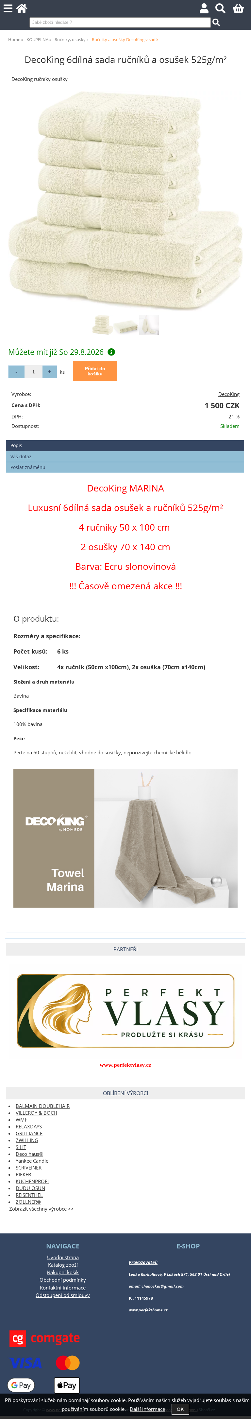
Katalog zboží (63, 1264)
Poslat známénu (27, 467)
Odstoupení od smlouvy (63, 1295)
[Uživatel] (208, 10)
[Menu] (8, 8)
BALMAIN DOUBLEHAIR (43, 1106)
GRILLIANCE (29, 1133)
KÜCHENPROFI (32, 1181)
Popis (16, 445)
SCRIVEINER (29, 1167)
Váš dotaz (20, 456)
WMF (21, 1119)
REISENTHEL (29, 1195)
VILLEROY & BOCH (36, 1113)
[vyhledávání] (224, 10)
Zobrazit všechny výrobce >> (41, 1208)
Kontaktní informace (63, 1287)
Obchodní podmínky (63, 1279)
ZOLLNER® (28, 1202)
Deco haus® (29, 1154)
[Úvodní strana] (25, 10)
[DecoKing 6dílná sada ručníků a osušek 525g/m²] (125, 201)
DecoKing (229, 394)
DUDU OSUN (30, 1188)
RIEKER (23, 1174)
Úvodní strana (63, 1257)
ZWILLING (27, 1140)
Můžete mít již (56, 352)
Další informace (147, 1409)
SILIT (21, 1147)
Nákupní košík (63, 1272)
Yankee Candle (32, 1160)
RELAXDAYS (29, 1126)
